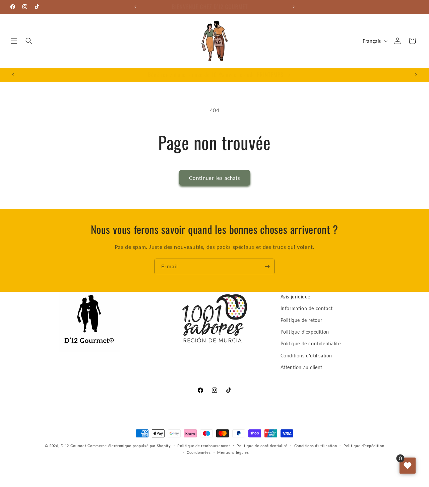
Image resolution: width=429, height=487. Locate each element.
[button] (14, 40)
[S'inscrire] (267, 266)
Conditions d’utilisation (315, 445)
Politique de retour (301, 320)
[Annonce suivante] (293, 6)
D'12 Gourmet (73, 445)
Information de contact (307, 308)
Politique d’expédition (364, 445)
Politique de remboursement (203, 445)
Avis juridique (295, 296)
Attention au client (301, 367)
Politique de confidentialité (311, 344)
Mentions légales (233, 452)
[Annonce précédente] (135, 6)
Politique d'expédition (305, 332)
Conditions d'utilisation (306, 355)
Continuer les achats (214, 178)
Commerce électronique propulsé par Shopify (129, 445)
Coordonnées (199, 452)
